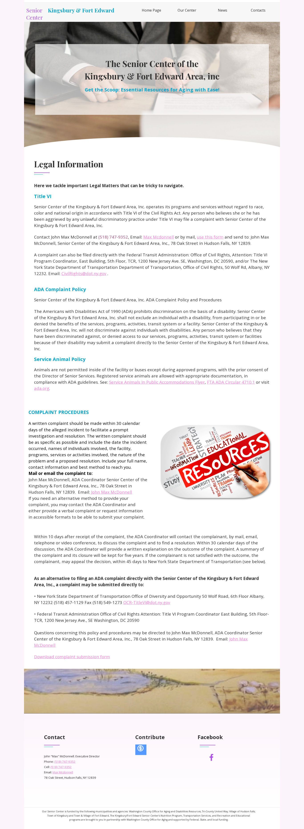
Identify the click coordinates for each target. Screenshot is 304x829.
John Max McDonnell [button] (111, 492)
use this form (210, 237)
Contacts (258, 10)
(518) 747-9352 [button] (64, 762)
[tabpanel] (152, 75)
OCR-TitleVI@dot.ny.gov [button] (146, 602)
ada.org (41, 388)
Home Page (151, 10)
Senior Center (35, 14)
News (222, 10)
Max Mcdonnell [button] (158, 237)
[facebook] (211, 757)
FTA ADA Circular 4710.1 (231, 382)
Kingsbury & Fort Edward (81, 10)
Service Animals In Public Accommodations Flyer (157, 382)
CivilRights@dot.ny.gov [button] (83, 273)
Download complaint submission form (72, 656)
